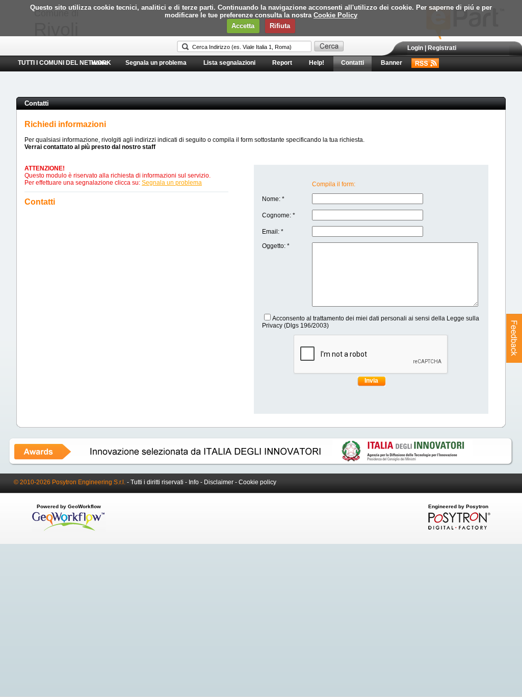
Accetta (242, 26)
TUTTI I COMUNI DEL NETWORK (64, 62)
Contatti (352, 62)
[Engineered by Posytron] (458, 527)
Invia (371, 380)
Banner (391, 62)
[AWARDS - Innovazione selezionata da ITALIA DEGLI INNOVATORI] (261, 463)
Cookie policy (257, 482)
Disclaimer (218, 482)
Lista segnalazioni (229, 62)
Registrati (442, 48)
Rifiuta (280, 26)
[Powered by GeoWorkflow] (69, 530)
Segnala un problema (156, 62)
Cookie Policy (335, 15)
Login (415, 48)
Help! (316, 62)
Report (282, 62)
